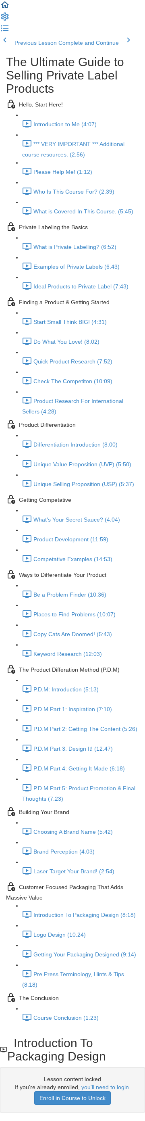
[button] (5, 7)
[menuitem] (5, 19)
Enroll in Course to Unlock (72, 1098)
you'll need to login (105, 1087)
